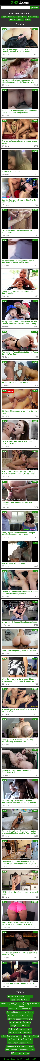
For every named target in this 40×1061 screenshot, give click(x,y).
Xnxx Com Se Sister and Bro (20, 1009)
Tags (13, 1059)
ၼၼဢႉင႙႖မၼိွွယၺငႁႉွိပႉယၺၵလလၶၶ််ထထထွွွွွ (20, 1004)
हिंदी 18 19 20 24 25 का (20, 1053)
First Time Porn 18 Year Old (20, 1033)
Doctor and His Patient (20, 1000)
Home (6, 1059)
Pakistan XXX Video (27, 1050)
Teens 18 (11, 17)
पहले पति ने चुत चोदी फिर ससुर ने (20, 1022)
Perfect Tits (21, 17)
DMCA (19, 1059)
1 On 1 (12, 20)
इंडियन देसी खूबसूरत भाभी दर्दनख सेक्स (20, 1019)
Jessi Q (29, 996)
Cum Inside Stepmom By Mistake (20, 1012)
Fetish (27, 20)
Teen (4, 17)
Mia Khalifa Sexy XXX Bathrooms (20, 1046)
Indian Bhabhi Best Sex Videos (20, 1043)
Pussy (35, 17)
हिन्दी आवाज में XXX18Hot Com (20, 1029)
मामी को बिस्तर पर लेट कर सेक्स (11, 1036)
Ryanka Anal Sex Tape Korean (20, 1015)
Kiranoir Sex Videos (16, 996)
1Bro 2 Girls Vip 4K (31, 1036)
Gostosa (20, 20)
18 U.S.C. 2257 (30, 1059)
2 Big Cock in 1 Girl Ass (20, 1026)
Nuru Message (11, 1050)
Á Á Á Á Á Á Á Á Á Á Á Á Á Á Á (20, 1039)
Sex (29, 17)
